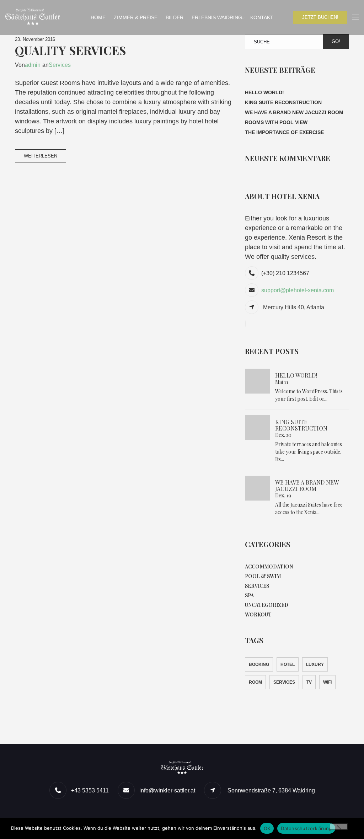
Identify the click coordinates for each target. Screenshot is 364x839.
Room (255, 682)
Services (60, 65)
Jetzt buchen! (320, 17)
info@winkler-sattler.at (167, 790)
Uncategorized (266, 605)
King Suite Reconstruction (283, 102)
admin (33, 65)
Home (98, 17)
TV (309, 682)
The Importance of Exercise (284, 132)
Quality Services (70, 50)
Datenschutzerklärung (306, 828)
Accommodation (269, 566)
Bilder (174, 17)
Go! (336, 41)
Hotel (287, 664)
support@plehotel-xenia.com (297, 290)
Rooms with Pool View (276, 122)
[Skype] (246, 323)
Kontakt (261, 17)
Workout (258, 614)
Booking (259, 664)
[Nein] (339, 826)
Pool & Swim (263, 576)
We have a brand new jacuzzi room (294, 112)
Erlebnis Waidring (217, 17)
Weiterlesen (40, 156)
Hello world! (264, 92)
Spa (249, 595)
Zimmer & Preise (135, 17)
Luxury (315, 664)
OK (267, 828)
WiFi (327, 682)
